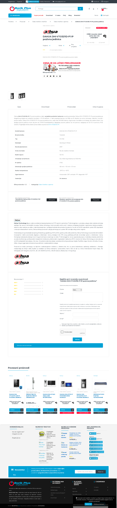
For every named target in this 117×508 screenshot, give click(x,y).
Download (49, 15)
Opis (19, 107)
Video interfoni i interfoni (39, 21)
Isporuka (74, 491)
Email (62, 318)
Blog (70, 15)
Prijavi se (19, 1)
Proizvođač (71, 107)
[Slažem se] (114, 498)
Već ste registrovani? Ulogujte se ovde (18, 433)
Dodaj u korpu (30, 409)
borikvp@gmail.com (59, 1)
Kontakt (96, 490)
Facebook (96, 1)
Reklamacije (54, 490)
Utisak (61, 293)
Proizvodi (22, 21)
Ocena (62, 289)
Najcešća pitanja (76, 494)
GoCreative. (41, 505)
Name (62, 313)
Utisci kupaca (98, 107)
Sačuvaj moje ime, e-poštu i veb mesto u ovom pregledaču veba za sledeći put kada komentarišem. (81, 324)
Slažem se (88, 504)
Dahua (11, 375)
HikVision (95, 375)
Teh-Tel (27, 375)
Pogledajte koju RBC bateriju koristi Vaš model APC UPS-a (51, 435)
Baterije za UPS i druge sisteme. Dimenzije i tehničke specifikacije (46, 457)
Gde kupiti (106, 15)
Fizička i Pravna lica (39, 1)
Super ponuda (38, 15)
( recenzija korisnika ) (56, 50)
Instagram (106, 1)
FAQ (64, 15)
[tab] (19, 107)
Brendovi (77, 15)
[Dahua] (62, 32)
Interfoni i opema (33, 392)
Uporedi (102, 42)
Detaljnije (12, 409)
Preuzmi (52, 200)
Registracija (11, 1)
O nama (57, 15)
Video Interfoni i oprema (61, 21)
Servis (96, 15)
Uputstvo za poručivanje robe (57, 494)
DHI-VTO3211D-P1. (54, 124)
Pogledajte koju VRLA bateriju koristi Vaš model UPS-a (51, 445)
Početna (10, 21)
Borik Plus (16, 505)
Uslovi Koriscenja (55, 487)
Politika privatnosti (99, 504)
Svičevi (95, 392)
